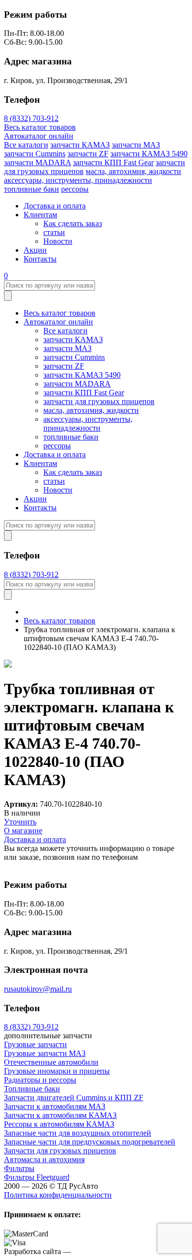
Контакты (40, 259)
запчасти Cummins (34, 153)
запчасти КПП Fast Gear (113, 162)
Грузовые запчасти (35, 1044)
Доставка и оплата (55, 206)
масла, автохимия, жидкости (133, 171)
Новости (57, 241)
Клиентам (40, 214)
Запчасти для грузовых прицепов (60, 1150)
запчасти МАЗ (136, 145)
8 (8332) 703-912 (31, 118)
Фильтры (19, 1168)
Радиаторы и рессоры (40, 1080)
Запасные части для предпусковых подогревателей (89, 1142)
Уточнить (20, 822)
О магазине (23, 830)
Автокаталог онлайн (38, 136)
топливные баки (31, 189)
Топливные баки (32, 1088)
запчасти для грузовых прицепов (99, 401)
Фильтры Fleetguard (36, 1177)
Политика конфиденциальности (58, 1195)
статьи (54, 232)
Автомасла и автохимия (44, 1159)
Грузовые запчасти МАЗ (45, 1053)
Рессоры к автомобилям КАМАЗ (59, 1124)
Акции (35, 250)
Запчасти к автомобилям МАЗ (54, 1106)
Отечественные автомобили (51, 1062)
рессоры (75, 189)
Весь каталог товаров (40, 127)
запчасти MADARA (37, 162)
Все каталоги (26, 145)
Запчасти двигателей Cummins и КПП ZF (73, 1097)
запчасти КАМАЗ (80, 145)
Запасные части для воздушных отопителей (77, 1133)
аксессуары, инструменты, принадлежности (78, 180)
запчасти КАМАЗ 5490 (149, 153)
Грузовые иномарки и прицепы (57, 1071)
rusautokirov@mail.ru (38, 989)
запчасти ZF (87, 153)
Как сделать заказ (72, 223)
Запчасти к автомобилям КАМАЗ (60, 1115)
